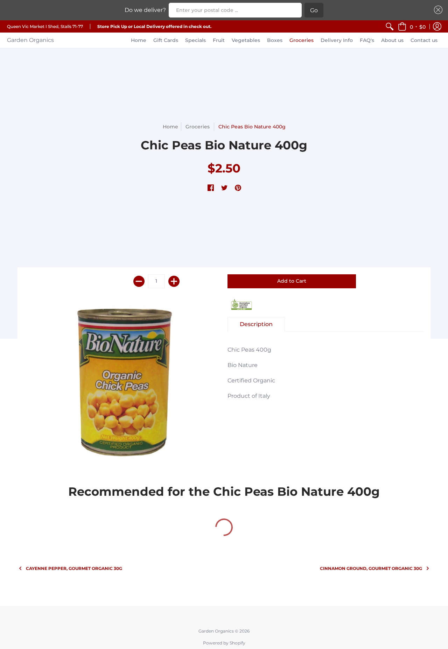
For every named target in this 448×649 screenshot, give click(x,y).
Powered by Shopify (224, 643)
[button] (412, 26)
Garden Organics (30, 40)
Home (170, 127)
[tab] (256, 324)
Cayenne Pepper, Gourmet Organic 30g (74, 568)
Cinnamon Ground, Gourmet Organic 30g (371, 568)
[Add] (174, 281)
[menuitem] (389, 26)
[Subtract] (139, 281)
